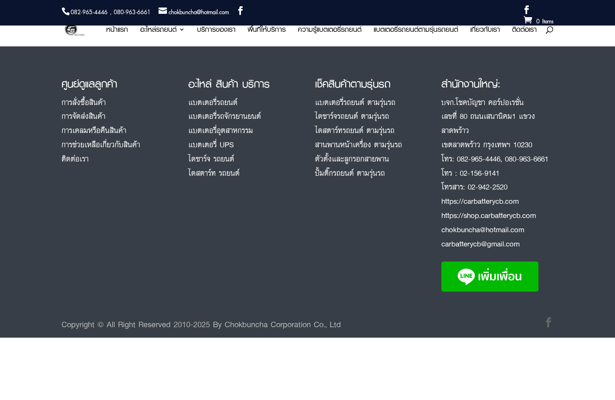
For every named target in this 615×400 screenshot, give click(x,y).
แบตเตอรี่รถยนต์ (213, 102)
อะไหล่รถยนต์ (158, 30)
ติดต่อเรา (524, 30)
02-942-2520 (487, 186)
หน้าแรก (117, 30)
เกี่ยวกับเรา (485, 30)
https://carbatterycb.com (480, 201)
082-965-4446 (478, 158)
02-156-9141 (480, 172)
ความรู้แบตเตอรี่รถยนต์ (329, 30)
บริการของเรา (216, 30)
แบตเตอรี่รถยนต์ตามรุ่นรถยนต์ (416, 30)
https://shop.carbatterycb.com (488, 215)
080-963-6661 (526, 158)
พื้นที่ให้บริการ (267, 30)
